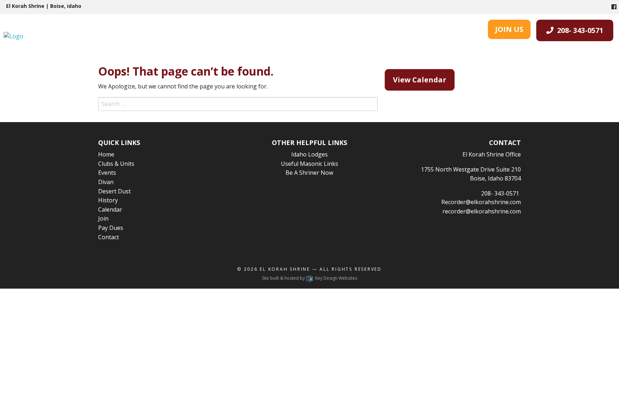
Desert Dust (114, 191)
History (108, 200)
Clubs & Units (116, 164)
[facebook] (613, 7)
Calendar (110, 209)
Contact (108, 237)
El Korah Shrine (285, 269)
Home (106, 154)
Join (103, 218)
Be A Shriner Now (309, 173)
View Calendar (419, 80)
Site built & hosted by (309, 278)
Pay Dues (110, 228)
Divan (106, 182)
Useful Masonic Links (309, 164)
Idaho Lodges (309, 154)
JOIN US (509, 29)
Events (107, 173)
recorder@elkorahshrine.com (481, 211)
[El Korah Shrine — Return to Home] (13, 36)
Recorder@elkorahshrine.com (481, 202)
